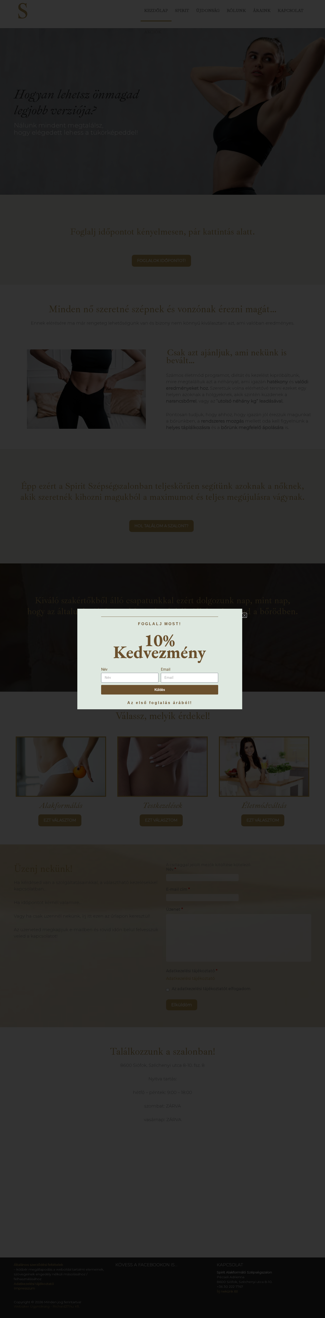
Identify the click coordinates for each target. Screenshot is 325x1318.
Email (165, 669)
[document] (162, 659)
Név (104, 669)
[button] (244, 615)
